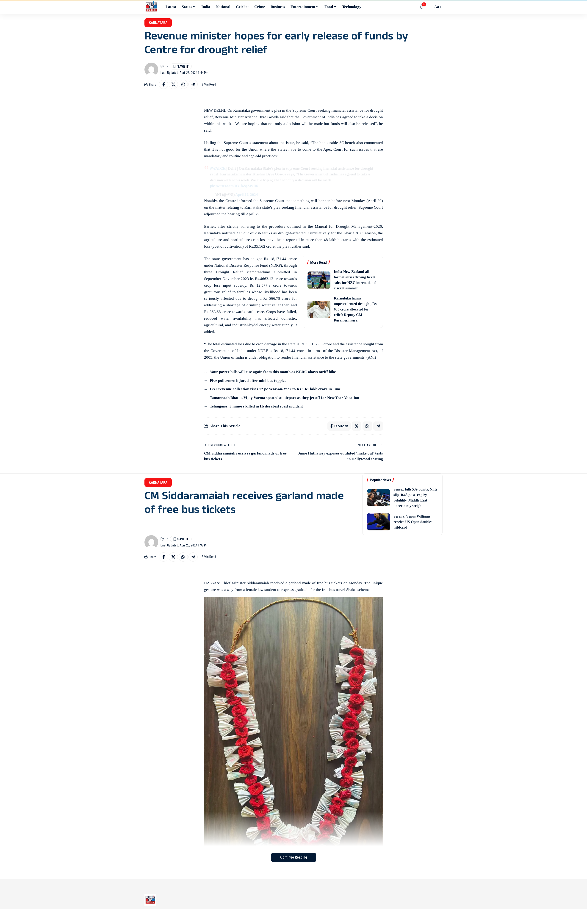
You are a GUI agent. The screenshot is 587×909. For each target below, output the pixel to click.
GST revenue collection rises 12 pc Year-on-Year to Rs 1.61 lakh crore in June (275, 389)
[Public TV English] (151, 7)
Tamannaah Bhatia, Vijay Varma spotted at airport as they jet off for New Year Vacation (284, 398)
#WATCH (218, 168)
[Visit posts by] (151, 69)
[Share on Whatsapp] (183, 84)
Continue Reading (293, 857)
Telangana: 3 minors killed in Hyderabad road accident (256, 406)
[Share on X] (173, 84)
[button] (428, 7)
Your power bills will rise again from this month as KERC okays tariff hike (273, 372)
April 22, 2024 (246, 194)
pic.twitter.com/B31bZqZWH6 (234, 186)
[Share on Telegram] (193, 84)
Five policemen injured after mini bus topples (248, 380)
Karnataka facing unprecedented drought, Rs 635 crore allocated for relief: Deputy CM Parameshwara (355, 309)
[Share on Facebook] (163, 84)
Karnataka (158, 22)
